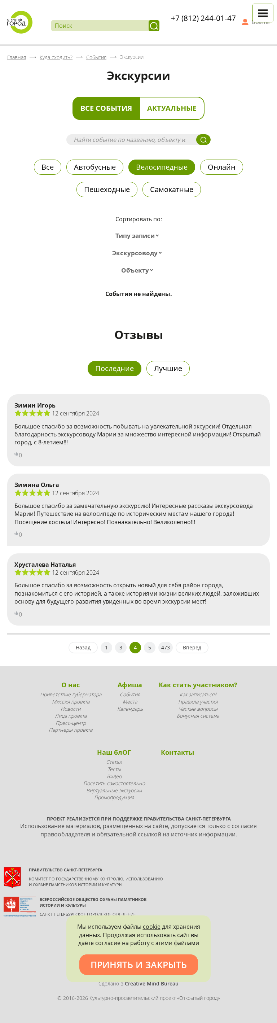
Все (47, 167)
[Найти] (154, 25)
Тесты (114, 769)
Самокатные (171, 189)
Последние (114, 368)
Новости (70, 708)
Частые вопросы (198, 708)
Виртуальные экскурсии (114, 790)
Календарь (130, 708)
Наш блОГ (114, 752)
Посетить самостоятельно (114, 783)
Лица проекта (71, 715)
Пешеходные (107, 189)
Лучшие (168, 368)
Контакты (177, 752)
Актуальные (172, 108)
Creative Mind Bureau (152, 983)
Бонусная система (198, 715)
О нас (70, 684)
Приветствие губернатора (70, 694)
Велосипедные (162, 167)
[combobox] (138, 236)
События (130, 694)
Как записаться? (198, 694)
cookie (152, 927)
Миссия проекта (70, 701)
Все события (106, 108)
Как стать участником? (198, 684)
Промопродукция (114, 797)
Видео (114, 776)
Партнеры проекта (70, 729)
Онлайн (222, 167)
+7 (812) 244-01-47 (203, 18)
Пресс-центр (71, 722)
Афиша (130, 684)
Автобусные (95, 167)
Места (130, 701)
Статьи (114, 761)
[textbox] (138, 236)
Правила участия (197, 701)
